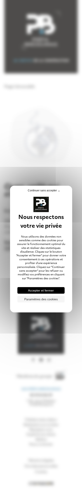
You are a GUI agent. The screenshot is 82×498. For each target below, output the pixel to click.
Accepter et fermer (41, 290)
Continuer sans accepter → (44, 190)
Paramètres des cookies (41, 299)
